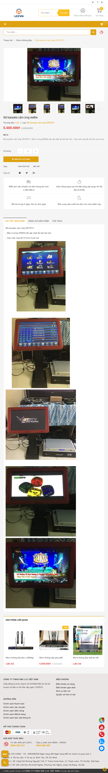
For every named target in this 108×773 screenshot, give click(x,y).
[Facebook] (101, 748)
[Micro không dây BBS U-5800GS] (20, 640)
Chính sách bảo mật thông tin (17, 718)
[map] (101, 720)
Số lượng (7, 151)
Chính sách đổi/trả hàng (14, 714)
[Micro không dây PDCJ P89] (54, 640)
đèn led (36, 166)
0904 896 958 (43, 745)
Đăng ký (88, 15)
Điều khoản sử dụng (65, 684)
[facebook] (97, 2)
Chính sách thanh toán (13, 704)
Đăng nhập (78, 15)
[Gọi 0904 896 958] (4, 762)
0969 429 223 (17, 745)
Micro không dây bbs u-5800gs (20, 658)
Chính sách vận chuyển (14, 707)
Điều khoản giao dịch (66, 687)
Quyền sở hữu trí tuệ (65, 694)
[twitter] (93, 2)
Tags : (5, 166)
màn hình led (23, 166)
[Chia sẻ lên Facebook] (20, 173)
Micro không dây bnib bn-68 (85, 658)
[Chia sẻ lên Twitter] (27, 173)
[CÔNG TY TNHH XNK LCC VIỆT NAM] (18, 13)
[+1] (34, 173)
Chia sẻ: (6, 173)
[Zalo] (101, 741)
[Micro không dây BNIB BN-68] (87, 640)
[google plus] (102, 2)
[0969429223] (101, 734)
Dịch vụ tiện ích (63, 691)
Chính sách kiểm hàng (13, 711)
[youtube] (101, 727)
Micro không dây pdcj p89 (51, 658)
